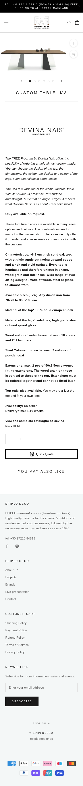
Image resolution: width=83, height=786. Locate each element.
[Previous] (21, 81)
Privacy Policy (15, 652)
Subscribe (22, 701)
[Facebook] (6, 546)
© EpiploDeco (41, 733)
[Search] (69, 22)
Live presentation (17, 591)
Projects (11, 577)
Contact (10, 599)
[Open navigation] (6, 22)
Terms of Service (17, 645)
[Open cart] (77, 22)
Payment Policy (16, 630)
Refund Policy (15, 637)
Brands (10, 584)
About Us (11, 570)
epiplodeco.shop (41, 738)
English (39, 723)
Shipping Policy (16, 623)
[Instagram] (17, 546)
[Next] (61, 81)
